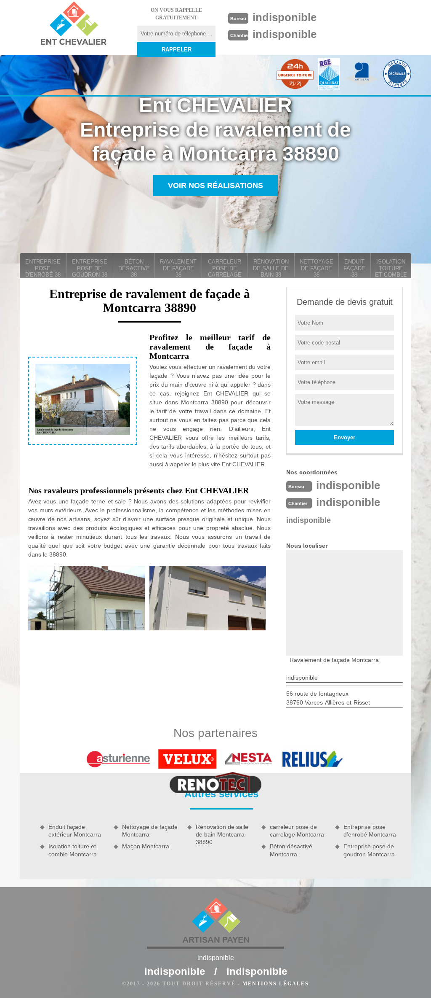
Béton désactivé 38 (134, 268)
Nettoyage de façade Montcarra (150, 830)
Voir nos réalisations (215, 185)
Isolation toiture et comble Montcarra (72, 850)
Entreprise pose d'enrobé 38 (43, 268)
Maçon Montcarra (145, 846)
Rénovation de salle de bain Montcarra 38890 (222, 834)
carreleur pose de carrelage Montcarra (297, 830)
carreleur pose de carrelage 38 (225, 268)
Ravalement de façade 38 (178, 268)
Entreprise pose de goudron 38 (89, 268)
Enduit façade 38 (354, 268)
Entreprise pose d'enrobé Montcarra (369, 830)
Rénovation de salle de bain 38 (271, 268)
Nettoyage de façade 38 (316, 268)
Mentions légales (275, 984)
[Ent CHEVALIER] (73, 24)
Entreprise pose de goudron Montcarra (369, 850)
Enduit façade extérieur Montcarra (74, 830)
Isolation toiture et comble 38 (391, 268)
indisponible (285, 17)
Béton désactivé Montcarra (291, 850)
